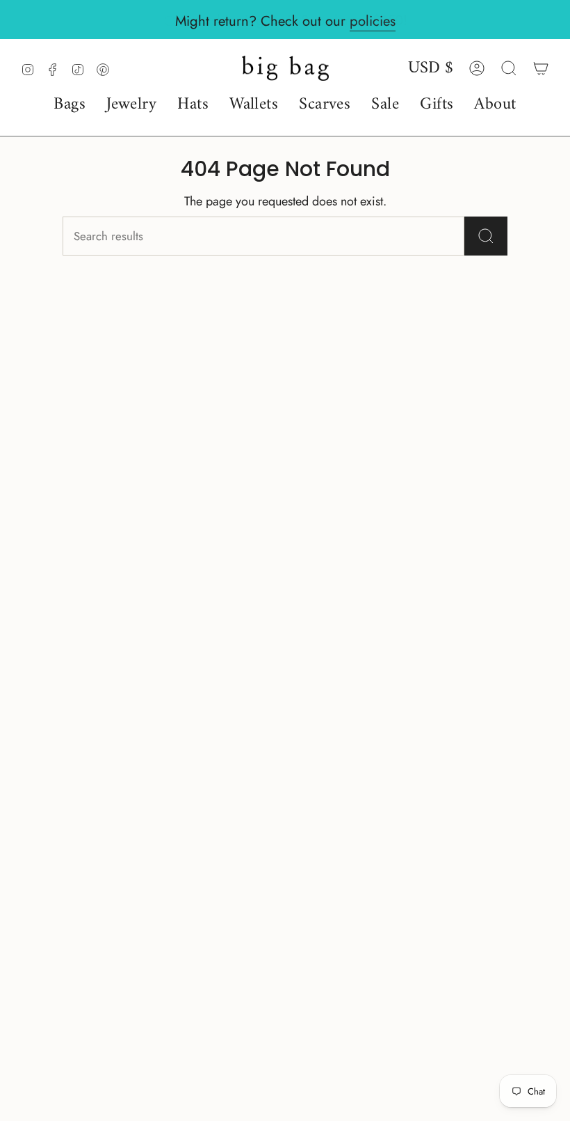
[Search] (485, 236)
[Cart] (541, 68)
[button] (69, 104)
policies (373, 20)
